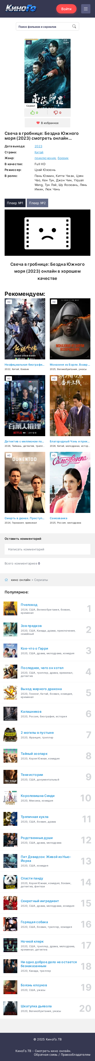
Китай (39, 152)
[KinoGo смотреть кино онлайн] (21, 9)
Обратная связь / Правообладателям (62, 1054)
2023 (38, 146)
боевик (63, 158)
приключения (45, 158)
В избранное (50, 123)
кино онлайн (21, 580)
